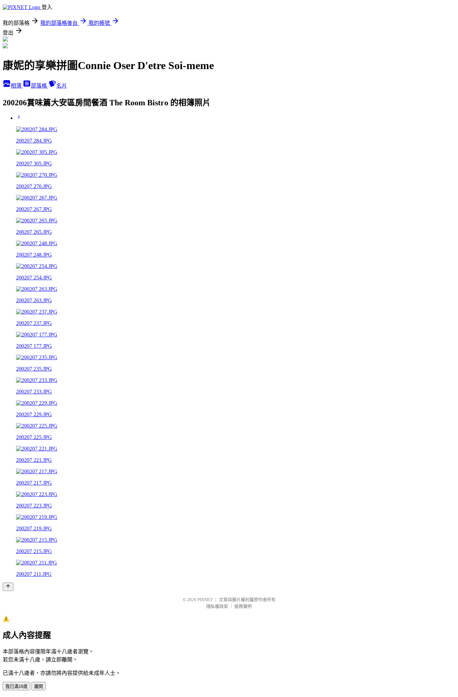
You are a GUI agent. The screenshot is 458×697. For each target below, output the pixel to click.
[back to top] (8, 587)
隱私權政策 (217, 606)
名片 (61, 86)
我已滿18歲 (16, 686)
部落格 (39, 86)
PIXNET (205, 599)
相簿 (17, 86)
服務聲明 (243, 606)
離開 (38, 686)
